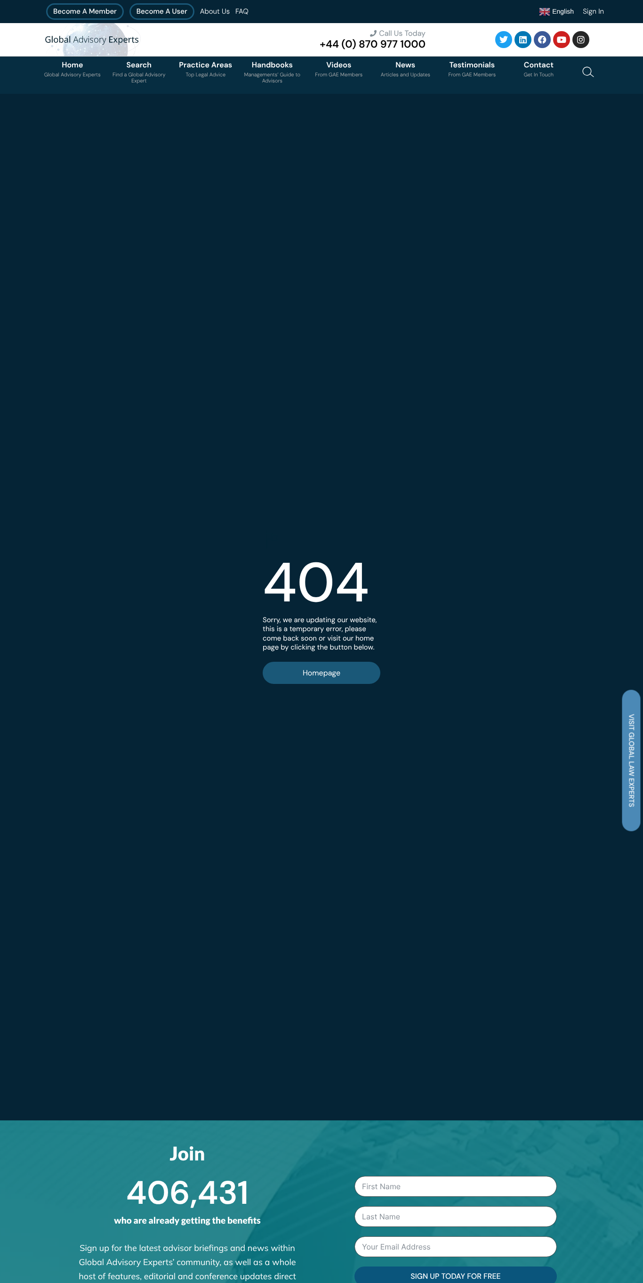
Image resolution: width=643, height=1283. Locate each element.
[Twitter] (503, 39)
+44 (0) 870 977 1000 (373, 44)
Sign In (593, 11)
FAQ (242, 11)
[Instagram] (580, 39)
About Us (215, 11)
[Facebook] (542, 39)
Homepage (321, 673)
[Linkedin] (522, 39)
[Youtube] (561, 39)
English (562, 11)
